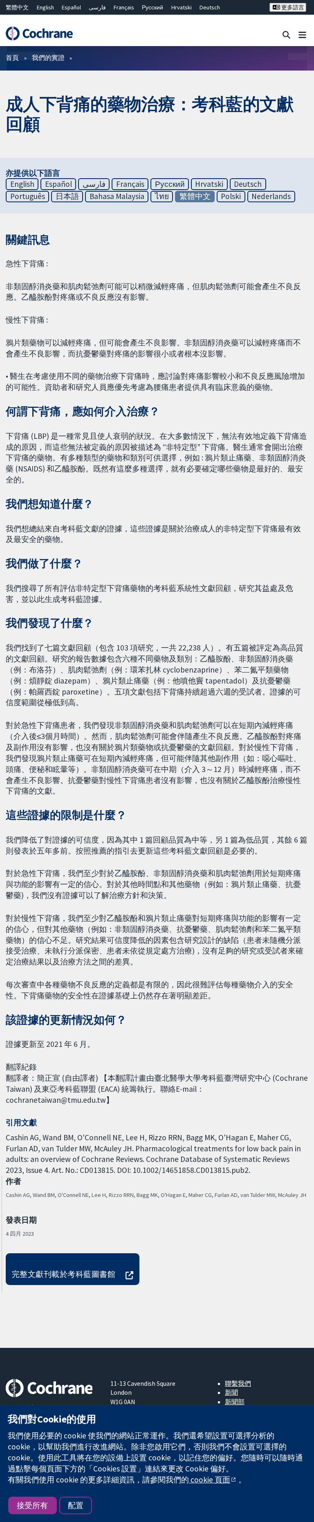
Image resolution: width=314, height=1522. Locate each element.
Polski (231, 196)
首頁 (12, 57)
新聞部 (234, 1402)
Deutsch (210, 7)
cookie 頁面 (209, 1479)
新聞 (231, 1392)
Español (71, 7)
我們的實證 (48, 57)
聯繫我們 (238, 1383)
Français (124, 7)
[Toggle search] (286, 34)
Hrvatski (181, 7)
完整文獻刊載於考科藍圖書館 (63, 1274)
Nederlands (271, 196)
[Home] (39, 33)
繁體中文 (17, 7)
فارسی (97, 7)
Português (27, 196)
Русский (152, 7)
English (45, 7)
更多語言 (292, 7)
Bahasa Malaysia (117, 196)
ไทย (162, 196)
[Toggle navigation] (302, 34)
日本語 (67, 196)
